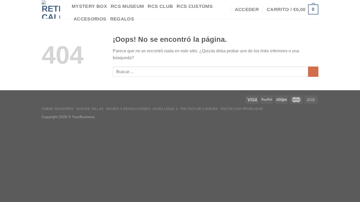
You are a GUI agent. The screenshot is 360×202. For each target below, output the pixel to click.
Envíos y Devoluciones (128, 109)
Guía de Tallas (90, 109)
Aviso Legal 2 (165, 109)
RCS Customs (195, 6)
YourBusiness (83, 117)
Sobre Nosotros (58, 109)
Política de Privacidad (242, 109)
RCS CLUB (160, 6)
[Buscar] (224, 9)
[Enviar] (313, 72)
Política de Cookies (199, 109)
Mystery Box (89, 6)
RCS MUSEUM (127, 6)
